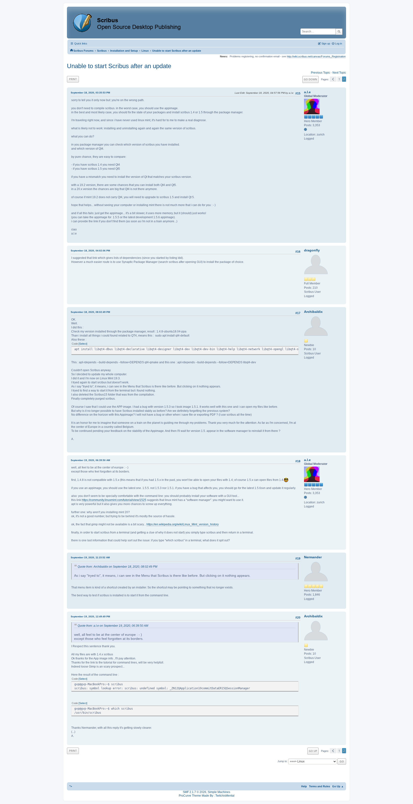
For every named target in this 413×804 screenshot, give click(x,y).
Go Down (310, 79)
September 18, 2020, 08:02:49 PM (90, 312)
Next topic (339, 72)
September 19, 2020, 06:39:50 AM (90, 460)
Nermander (313, 557)
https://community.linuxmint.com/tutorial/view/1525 (114, 500)
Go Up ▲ (338, 786)
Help (304, 786)
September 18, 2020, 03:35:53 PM (90, 92)
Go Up (313, 751)
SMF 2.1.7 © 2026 (194, 792)
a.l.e (307, 92)
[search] (339, 31)
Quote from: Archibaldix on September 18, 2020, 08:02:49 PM (117, 566)
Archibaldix (313, 312)
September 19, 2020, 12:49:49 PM (90, 616)
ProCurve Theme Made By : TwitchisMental (206, 795)
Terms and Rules (319, 786)
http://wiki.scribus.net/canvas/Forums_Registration (316, 56)
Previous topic (320, 72)
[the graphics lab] (306, 129)
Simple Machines (219, 792)
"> (70, 786)
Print (73, 79)
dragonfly (312, 250)
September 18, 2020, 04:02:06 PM (90, 250)
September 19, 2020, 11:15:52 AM (90, 557)
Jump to (282, 761)
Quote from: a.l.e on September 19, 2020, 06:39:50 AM (113, 625)
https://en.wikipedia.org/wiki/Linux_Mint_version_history (183, 524)
